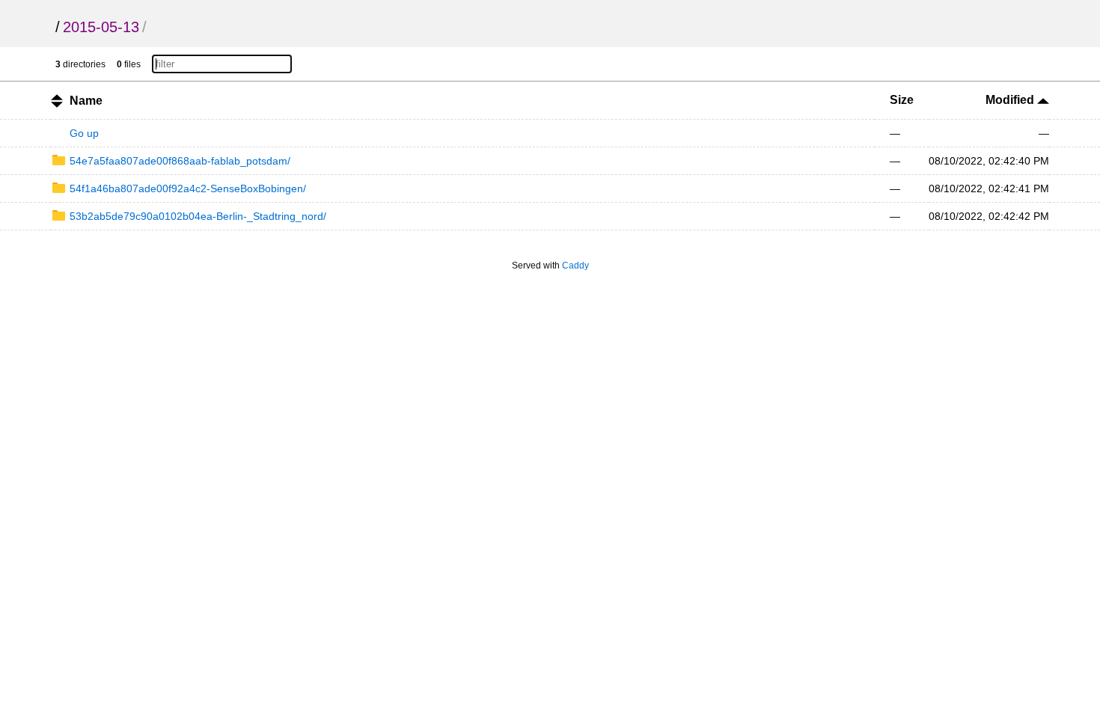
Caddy (575, 265)
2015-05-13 (101, 27)
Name (86, 100)
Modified (1011, 99)
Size (902, 99)
